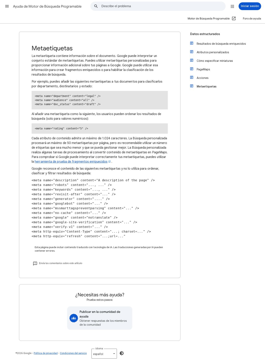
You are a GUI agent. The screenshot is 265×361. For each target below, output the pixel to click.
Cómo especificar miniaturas (215, 61)
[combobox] (163, 6)
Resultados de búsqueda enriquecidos (221, 43)
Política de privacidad (46, 353)
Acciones (202, 78)
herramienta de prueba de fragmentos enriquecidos (71, 162)
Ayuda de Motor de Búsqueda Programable (47, 6)
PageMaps (203, 69)
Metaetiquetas (207, 86)
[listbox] (104, 354)
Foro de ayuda (252, 18)
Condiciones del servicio (73, 353)
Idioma (99, 348)
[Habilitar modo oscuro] (121, 353)
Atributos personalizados (213, 52)
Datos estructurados (205, 34)
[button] (7, 6)
